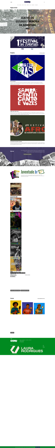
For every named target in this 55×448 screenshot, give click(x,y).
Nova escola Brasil (12, 81)
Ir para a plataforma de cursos (41, 298)
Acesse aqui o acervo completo (27, 154)
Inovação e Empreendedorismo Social (27, 311)
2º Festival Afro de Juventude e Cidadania (16, 141)
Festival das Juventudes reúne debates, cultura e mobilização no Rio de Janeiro (19, 326)
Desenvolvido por (11, 345)
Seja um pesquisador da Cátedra (25, 290)
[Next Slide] (12, 271)
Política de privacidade (44, 347)
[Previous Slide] (10, 271)
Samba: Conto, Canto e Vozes (14, 111)
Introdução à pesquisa (39, 311)
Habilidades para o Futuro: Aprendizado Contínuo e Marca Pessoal (16, 310)
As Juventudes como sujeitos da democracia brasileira (15, 274)
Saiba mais (27, 28)
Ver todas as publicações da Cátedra (15, 290)
